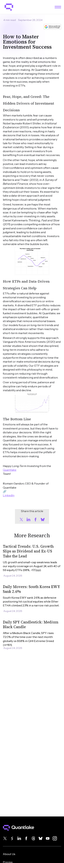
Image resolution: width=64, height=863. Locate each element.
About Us (9, 854)
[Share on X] (21, 519)
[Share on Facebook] (35, 519)
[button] (58, 7)
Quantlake (9, 470)
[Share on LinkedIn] (28, 519)
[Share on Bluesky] (43, 519)
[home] (8, 7)
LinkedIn (8, 495)
